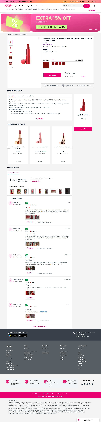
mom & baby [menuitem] (41, 9)
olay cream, (18, 405)
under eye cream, (34, 405)
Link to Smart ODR (10, 369)
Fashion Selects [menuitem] (70, 9)
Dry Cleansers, (46, 413)
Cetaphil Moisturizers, (51, 410)
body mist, (50, 407)
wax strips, (42, 405)
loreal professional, (81, 404)
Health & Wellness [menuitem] (50, 9)
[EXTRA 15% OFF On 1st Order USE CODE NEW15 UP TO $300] (50, 22)
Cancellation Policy (56, 393)
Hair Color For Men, (37, 413)
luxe (25, 6)
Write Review (36, 181)
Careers (8, 352)
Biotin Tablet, (36, 411)
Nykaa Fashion (32, 6)
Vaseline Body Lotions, (19, 411)
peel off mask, (45, 408)
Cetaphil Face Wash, (68, 408)
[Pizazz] (56, 64)
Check (83, 76)
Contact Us (26, 348)
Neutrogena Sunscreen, (18, 413)
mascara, (73, 404)
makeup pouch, (38, 407)
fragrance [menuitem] (62, 9)
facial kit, (61, 402)
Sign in (87, 6)
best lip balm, (52, 408)
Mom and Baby (81, 359)
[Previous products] (8, 147)
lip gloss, (45, 402)
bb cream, (67, 402)
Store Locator (27, 353)
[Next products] (71, 147)
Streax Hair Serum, (72, 410)
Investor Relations (10, 367)
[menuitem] (91, 10)
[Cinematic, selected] (53, 64)
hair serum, (22, 402)
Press (7, 356)
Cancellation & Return (29, 355)
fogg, (22, 405)
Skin (79, 350)
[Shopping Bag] (94, 6)
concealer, (28, 402)
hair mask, (21, 404)
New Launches (63, 350)
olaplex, (45, 407)
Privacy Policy (66, 393)
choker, (24, 407)
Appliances (80, 357)
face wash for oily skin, (31, 404)
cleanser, (59, 404)
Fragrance (80, 363)
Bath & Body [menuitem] (28, 9)
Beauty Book (45, 348)
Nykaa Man (62, 353)
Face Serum (53, 413)
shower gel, (48, 405)
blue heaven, (37, 408)
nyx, (19, 408)
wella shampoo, (57, 407)
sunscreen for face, (57, 405)
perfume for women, (53, 402)
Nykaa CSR (8, 361)
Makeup (14, 34)
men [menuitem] (57, 9)
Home (9, 34)
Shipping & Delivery (28, 357)
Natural (80, 365)
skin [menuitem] (13, 9)
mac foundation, (18, 407)
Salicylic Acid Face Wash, (58, 411)
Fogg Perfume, (69, 411)
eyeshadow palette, (51, 404)
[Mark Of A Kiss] (60, 64)
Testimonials (9, 359)
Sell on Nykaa (27, 359)
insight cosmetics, (67, 405)
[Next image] (12, 67)
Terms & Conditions (36, 393)
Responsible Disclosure (12, 365)
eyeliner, (16, 404)
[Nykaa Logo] (8, 5)
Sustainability (9, 363)
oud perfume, (30, 407)
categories (15, 6)
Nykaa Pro (62, 357)
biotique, (40, 402)
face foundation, (76, 405)
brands (21, 6)
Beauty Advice (40, 6)
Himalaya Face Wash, (18, 410)
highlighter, (16, 402)
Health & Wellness (82, 361)
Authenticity (9, 354)
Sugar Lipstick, (29, 411)
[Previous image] (9, 67)
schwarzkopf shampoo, (27, 408)
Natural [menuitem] (35, 9)
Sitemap (62, 359)
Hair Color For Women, (40, 410)
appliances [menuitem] (21, 9)
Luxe (79, 368)
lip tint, (27, 405)
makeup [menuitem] (8, 9)
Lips (19, 34)
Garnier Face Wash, (29, 410)
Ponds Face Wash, (62, 410)
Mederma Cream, (78, 408)
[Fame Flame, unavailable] (63, 64)
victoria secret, (74, 402)
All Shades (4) (79, 60)
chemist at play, (66, 404)
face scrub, (59, 408)
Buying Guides (45, 353)
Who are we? (9, 350)
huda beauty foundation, (68, 407)
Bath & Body (81, 355)
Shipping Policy (46, 393)
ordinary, (40, 404)
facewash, (15, 408)
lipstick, (11, 402)
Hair (79, 353)
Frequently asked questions (30, 350)
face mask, (34, 402)
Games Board (45, 350)
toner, (44, 404)
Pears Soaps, (28, 413)
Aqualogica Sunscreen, (46, 411)
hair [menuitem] (16, 9)
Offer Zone (62, 348)
